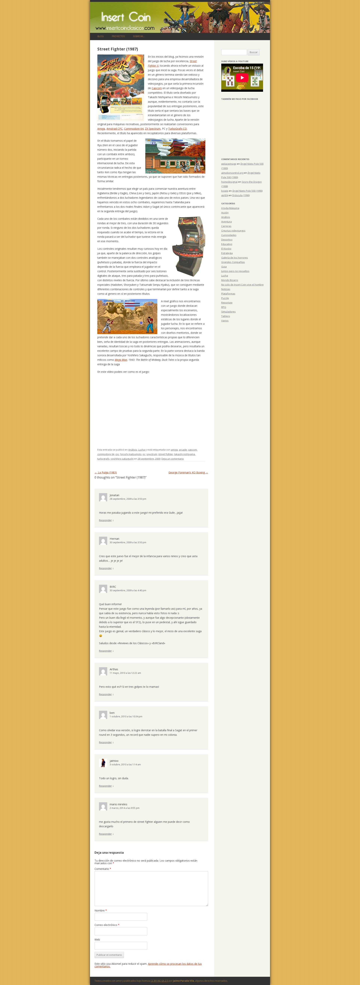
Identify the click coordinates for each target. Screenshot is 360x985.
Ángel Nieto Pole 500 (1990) (247, 190)
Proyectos (118, 36)
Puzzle (225, 298)
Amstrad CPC (114, 128)
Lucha (141, 449)
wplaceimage (228, 163)
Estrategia (227, 253)
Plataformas (228, 293)
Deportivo (226, 239)
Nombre (100, 910)
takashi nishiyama (184, 454)
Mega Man (121, 359)
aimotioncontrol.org (232, 172)
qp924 (224, 195)
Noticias (225, 289)
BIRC (113, 586)
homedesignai (229, 181)
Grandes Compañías (233, 262)
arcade (183, 449)
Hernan (114, 538)
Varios (225, 320)
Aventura (226, 221)
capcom (192, 449)
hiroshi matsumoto (131, 454)
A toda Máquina (230, 208)
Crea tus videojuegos (233, 230)
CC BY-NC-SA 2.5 (159, 980)
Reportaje (226, 302)
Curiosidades (228, 235)
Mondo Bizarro (229, 280)
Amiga (101, 128)
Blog (101, 36)
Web (97, 939)
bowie (224, 190)
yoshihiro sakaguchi (122, 458)
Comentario (102, 869)
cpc (117, 454)
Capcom (157, 88)
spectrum (151, 454)
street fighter (165, 454)
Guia (224, 266)
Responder (105, 520)
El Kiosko (226, 248)
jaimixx (114, 761)
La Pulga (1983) (105, 472)
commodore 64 (105, 454)
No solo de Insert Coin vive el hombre (242, 284)
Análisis (132, 449)
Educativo (226, 244)
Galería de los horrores (234, 257)
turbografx (103, 458)
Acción (225, 212)
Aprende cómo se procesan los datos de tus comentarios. (148, 965)
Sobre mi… (139, 36)
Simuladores (228, 311)
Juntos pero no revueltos (235, 271)
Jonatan (114, 495)
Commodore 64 (133, 128)
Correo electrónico (106, 925)
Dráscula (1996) (241, 195)
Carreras (226, 226)
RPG (223, 307)
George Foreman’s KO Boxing (188, 472)
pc (144, 454)
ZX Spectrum (152, 128)
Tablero (225, 316)
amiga (174, 449)
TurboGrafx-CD (177, 128)
